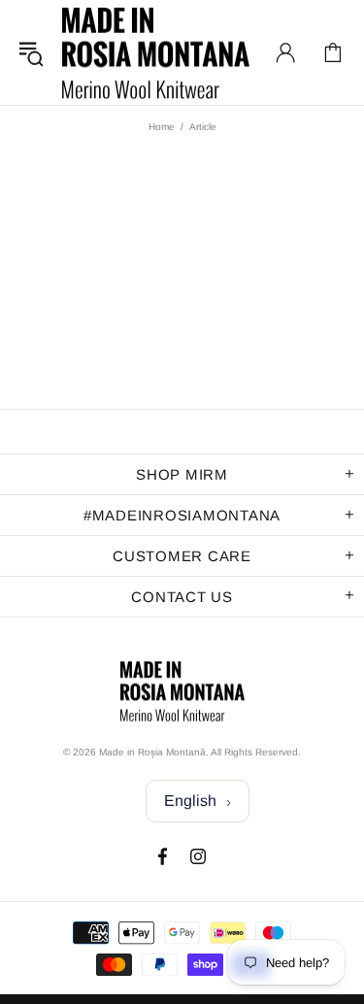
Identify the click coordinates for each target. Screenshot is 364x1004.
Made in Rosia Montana (155, 52)
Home (162, 126)
